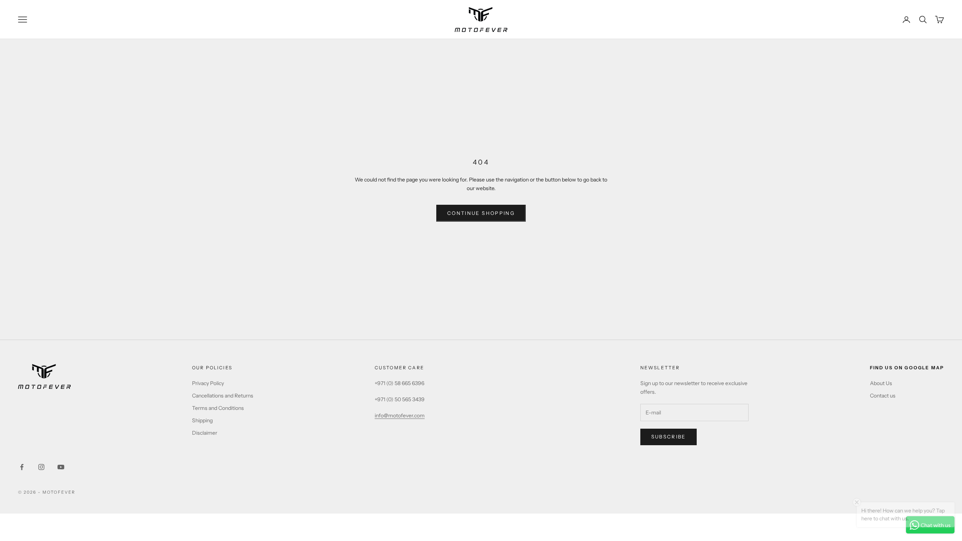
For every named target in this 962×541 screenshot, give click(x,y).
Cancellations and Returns (222, 395)
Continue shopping (481, 213)
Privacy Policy (208, 383)
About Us (881, 383)
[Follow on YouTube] (61, 467)
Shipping (202, 420)
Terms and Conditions (218, 408)
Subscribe (668, 437)
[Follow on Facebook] (22, 467)
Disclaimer (204, 432)
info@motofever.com (400, 415)
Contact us (882, 395)
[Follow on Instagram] (41, 467)
